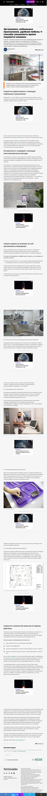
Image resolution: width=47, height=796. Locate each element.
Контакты (5, 779)
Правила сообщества (8, 776)
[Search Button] (40, 1)
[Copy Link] (41, 794)
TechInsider (10, 1)
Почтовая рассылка (37, 1)
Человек (8, 26)
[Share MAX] (17, 794)
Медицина (11, 52)
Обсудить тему (40, 49)
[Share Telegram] (29, 794)
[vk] (6, 773)
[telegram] (9, 773)
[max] (14, 773)
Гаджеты (14, 52)
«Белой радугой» (20, 740)
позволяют (13, 658)
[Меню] (4, 1)
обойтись (16, 140)
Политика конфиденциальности (10, 778)
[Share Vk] (6, 794)
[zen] (11, 773)
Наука (5, 26)
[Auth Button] (42, 1)
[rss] (4, 773)
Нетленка (7, 52)
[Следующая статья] (23, 763)
